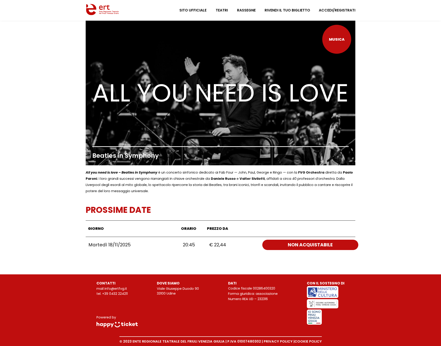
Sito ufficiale (192, 10)
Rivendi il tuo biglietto (287, 10)
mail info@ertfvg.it (111, 288)
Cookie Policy (308, 341)
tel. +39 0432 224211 (112, 293)
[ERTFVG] (102, 10)
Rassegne (246, 10)
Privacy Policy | (279, 341)
